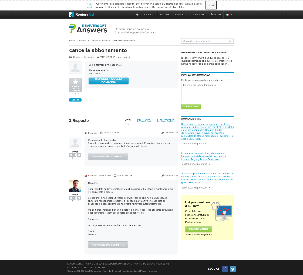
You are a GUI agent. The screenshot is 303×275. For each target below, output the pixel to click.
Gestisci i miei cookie (95, 267)
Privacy (143, 271)
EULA (99, 264)
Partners (90, 264)
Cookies (153, 271)
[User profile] (75, 147)
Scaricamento (198, 229)
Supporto (93, 219)
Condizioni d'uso (131, 271)
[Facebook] (225, 271)
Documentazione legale (118, 264)
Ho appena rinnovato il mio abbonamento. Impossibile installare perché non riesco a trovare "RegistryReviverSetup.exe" (204, 156)
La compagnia (75, 264)
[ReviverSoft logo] (82, 14)
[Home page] (137, 14)
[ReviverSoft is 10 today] (129, 14)
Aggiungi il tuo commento (108, 157)
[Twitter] (233, 271)
